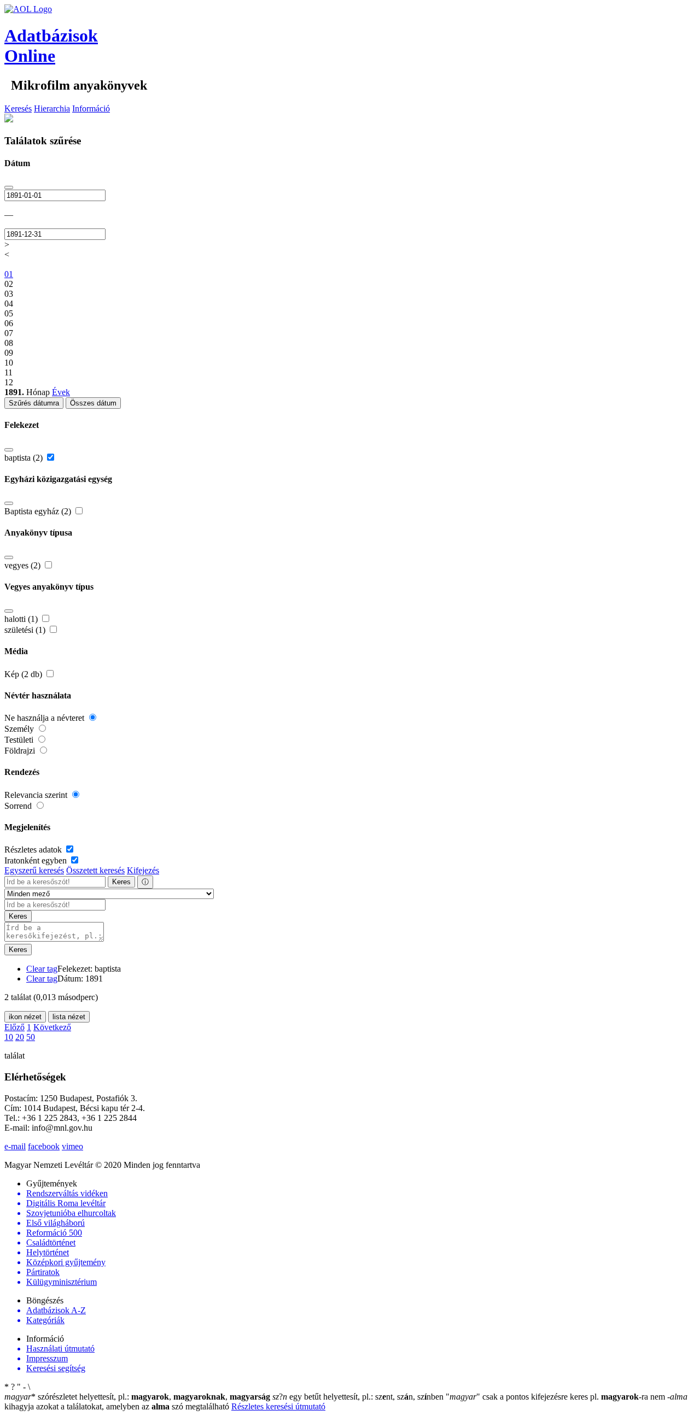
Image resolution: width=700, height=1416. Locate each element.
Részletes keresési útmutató (278, 1406)
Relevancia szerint (36, 795)
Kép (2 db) (24, 674)
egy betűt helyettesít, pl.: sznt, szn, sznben (359, 1396)
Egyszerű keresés (34, 870)
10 (8, 1037)
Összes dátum (93, 403)
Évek (61, 392)
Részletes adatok (34, 849)
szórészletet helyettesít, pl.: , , (137, 1396)
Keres (121, 882)
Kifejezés (143, 870)
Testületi (20, 739)
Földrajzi (20, 750)
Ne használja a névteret (45, 717)
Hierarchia (52, 108)
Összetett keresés (95, 870)
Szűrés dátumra (34, 403)
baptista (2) (24, 457)
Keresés (18, 108)
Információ (91, 108)
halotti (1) (22, 619)
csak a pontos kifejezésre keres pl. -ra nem (556, 1396)
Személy (20, 728)
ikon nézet (25, 1017)
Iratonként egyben (36, 860)
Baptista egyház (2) (38, 511)
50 (30, 1037)
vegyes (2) (23, 565)
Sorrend (19, 805)
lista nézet (68, 1017)
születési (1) (26, 629)
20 (19, 1037)
